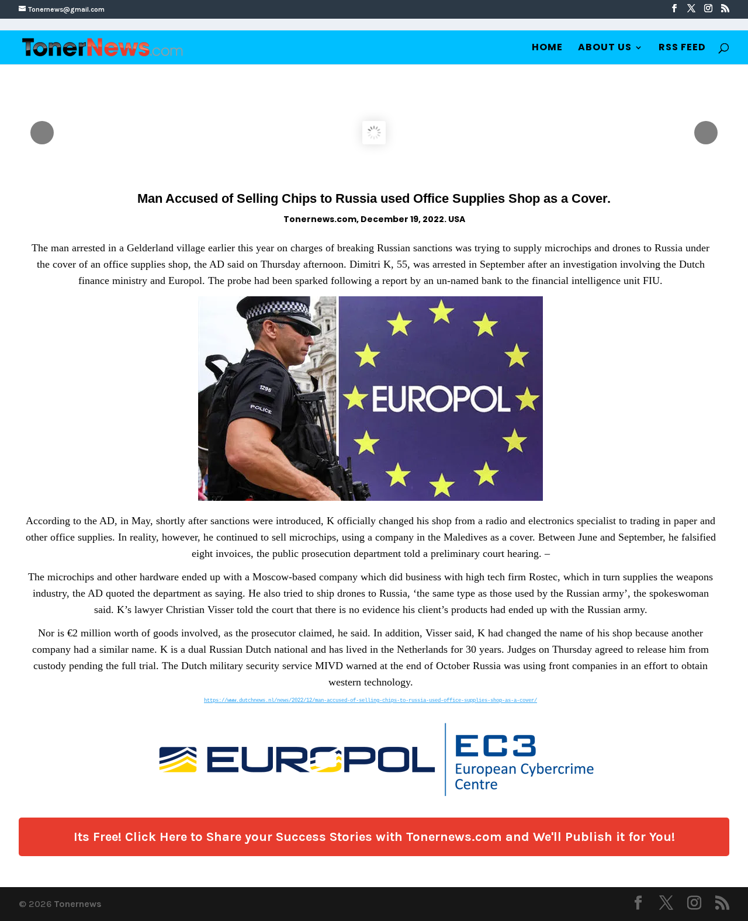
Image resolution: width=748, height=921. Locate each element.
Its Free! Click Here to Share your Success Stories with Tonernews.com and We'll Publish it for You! (374, 836)
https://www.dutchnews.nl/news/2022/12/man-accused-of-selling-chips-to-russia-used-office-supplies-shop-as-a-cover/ (370, 701)
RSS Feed (682, 48)
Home (547, 48)
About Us (605, 48)
